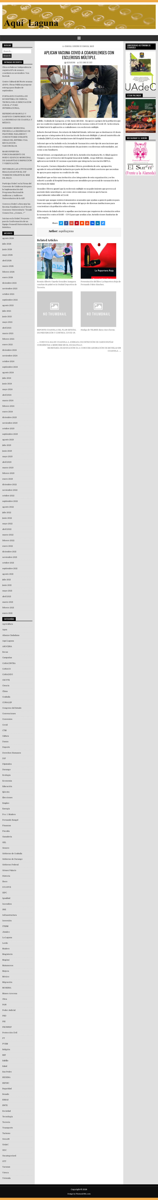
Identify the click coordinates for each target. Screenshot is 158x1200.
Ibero (4, 881)
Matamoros (7, 965)
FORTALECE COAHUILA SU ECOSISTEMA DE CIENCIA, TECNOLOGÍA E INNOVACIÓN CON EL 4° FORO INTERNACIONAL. (16, 102)
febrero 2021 (8, 608)
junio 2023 (7, 451)
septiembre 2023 (10, 434)
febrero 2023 (8, 473)
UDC (4, 1150)
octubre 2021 (8, 563)
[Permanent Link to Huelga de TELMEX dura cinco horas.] (101, 309)
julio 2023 (6, 445)
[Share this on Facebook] (66, 223)
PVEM (5, 1044)
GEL (4, 842)
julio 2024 (6, 378)
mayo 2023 (7, 456)
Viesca (5, 1173)
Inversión (7, 921)
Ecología (6, 775)
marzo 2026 (8, 266)
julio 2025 (6, 311)
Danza (5, 742)
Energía (6, 809)
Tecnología (7, 1117)
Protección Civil (9, 1033)
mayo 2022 (7, 524)
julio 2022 (6, 512)
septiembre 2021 (9, 568)
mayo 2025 (7, 322)
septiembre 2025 (10, 300)
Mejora (5, 971)
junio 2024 (7, 384)
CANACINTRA (9, 663)
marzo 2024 (7, 400)
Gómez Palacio (9, 870)
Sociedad (6, 1111)
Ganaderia (7, 837)
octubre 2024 (8, 361)
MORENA (6, 988)
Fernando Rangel (10, 820)
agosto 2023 (8, 440)
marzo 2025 (7, 333)
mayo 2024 (7, 389)
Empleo (5, 803)
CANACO (6, 669)
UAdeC (5, 1145)
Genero (5, 848)
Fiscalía (6, 831)
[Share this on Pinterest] (77, 223)
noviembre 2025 (9, 289)
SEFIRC (5, 1083)
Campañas (7, 658)
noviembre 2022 (9, 490)
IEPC (4, 893)
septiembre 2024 (10, 367)
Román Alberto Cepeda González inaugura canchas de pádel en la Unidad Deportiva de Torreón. (57, 285)
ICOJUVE (6, 887)
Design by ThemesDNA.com (79, 1194)
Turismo (6, 1133)
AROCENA (7, 646)
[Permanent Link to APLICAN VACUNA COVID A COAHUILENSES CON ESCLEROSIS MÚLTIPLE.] (79, 91)
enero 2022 (7, 546)
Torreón (6, 1122)
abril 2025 (6, 328)
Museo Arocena (9, 993)
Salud (92, 46)
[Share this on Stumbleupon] (87, 223)
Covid (5, 725)
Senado (5, 1094)
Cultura (5, 736)
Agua (4, 630)
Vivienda (6, 1178)
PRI (4, 1021)
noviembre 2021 (9, 557)
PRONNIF (7, 1027)
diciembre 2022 (9, 484)
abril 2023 (6, 462)
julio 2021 (6, 580)
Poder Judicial (8, 1010)
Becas (5, 652)
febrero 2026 (8, 272)
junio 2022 (7, 518)
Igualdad (6, 898)
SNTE (5, 1105)
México (5, 977)
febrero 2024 (8, 406)
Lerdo (5, 943)
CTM (4, 730)
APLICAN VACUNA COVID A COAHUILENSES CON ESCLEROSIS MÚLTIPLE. (79, 54)
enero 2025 (7, 344)
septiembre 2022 (10, 501)
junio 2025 (7, 317)
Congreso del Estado (11, 708)
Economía (7, 781)
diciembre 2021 (9, 552)
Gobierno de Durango (12, 859)
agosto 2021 (7, 574)
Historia (6, 876)
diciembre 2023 (9, 417)
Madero (6, 949)
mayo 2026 (7, 255)
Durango (6, 770)
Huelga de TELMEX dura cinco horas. (98, 330)
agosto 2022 (8, 507)
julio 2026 (6, 244)
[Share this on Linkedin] (98, 223)
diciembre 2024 (9, 350)
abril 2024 (6, 395)
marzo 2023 (7, 468)
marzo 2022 (7, 535)
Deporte (6, 747)
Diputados (7, 764)
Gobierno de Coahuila (80, 46)
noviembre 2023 (9, 423)
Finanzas (6, 825)
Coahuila (68, 46)
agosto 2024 (8, 372)
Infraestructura (9, 915)
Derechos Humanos (11, 753)
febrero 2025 (8, 339)
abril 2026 (7, 261)
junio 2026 (7, 249)
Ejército (6, 792)
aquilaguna (71, 62)
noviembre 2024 (9, 356)
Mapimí (5, 960)
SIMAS (5, 1100)
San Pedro (7, 1072)
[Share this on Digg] (92, 223)
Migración (7, 982)
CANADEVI (7, 674)
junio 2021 (7, 585)
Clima (5, 691)
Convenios (7, 719)
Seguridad (7, 1089)
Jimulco (6, 932)
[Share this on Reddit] (82, 223)
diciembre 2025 (9, 283)
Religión (6, 1049)
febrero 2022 (8, 540)
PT (3, 1038)
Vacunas (6, 1167)
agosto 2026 (8, 238)
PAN (4, 1005)
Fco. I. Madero (9, 814)
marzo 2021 (7, 602)
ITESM (5, 926)
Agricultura (7, 624)
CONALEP (7, 702)
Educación (7, 786)
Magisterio (7, 954)
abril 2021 (6, 596)
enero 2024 (7, 412)
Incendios (7, 904)
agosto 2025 (8, 305)
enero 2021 (7, 613)
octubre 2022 (8, 496)
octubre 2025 (8, 294)
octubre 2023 (8, 428)
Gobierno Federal (10, 865)
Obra (4, 999)
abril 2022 (6, 529)
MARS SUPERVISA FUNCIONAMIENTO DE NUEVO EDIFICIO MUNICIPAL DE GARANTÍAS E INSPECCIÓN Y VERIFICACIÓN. (17, 157)
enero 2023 (7, 479)
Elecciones (7, 797)
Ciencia (5, 686)
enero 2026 (7, 277)
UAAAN (6, 1139)
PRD (4, 1016)
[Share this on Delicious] (103, 223)
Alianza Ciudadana (10, 635)
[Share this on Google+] (71, 223)
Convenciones (9, 714)
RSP (4, 1055)
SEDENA (6, 1077)
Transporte (7, 1128)
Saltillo (5, 1061)
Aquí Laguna (8, 641)
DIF (4, 758)
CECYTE (6, 680)
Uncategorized (9, 1156)
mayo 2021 (7, 591)
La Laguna (7, 937)
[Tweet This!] (61, 223)
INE (4, 909)
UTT (4, 1161)
